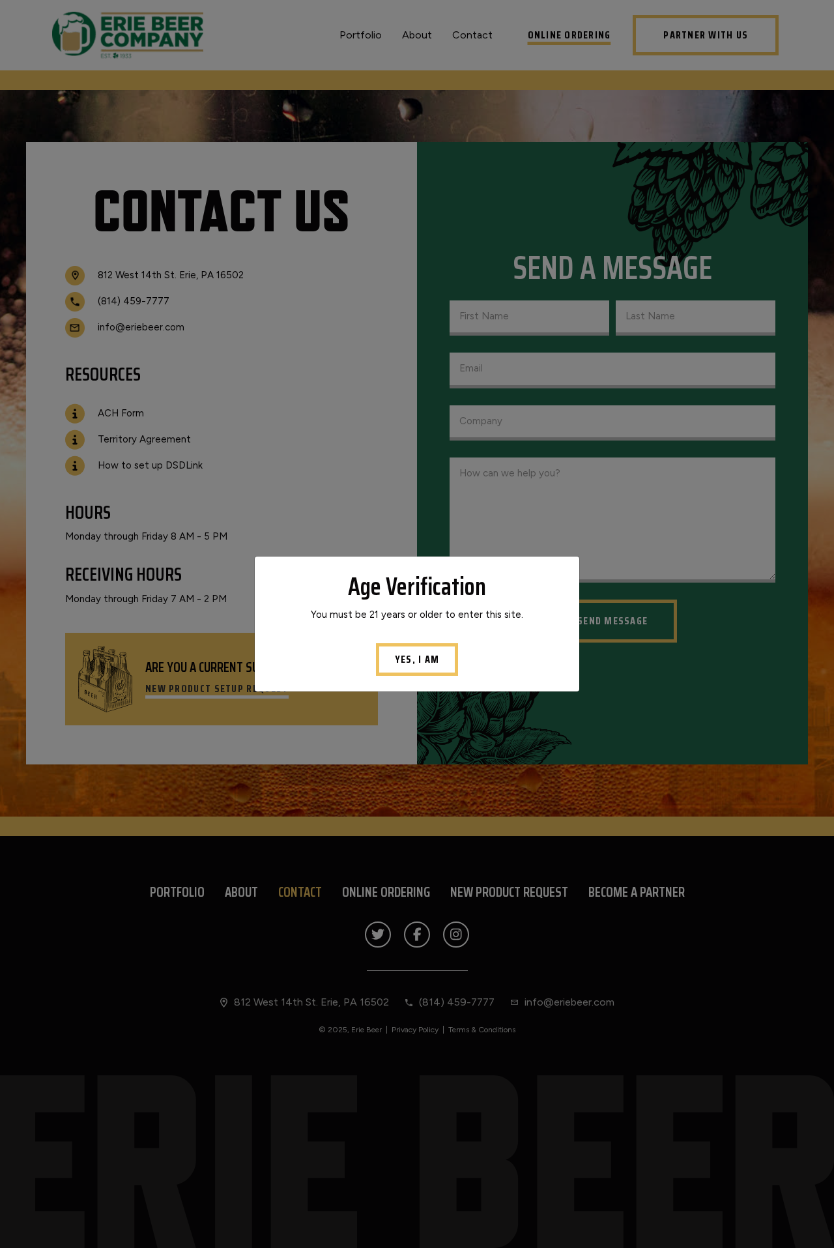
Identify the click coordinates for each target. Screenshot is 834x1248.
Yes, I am (417, 659)
